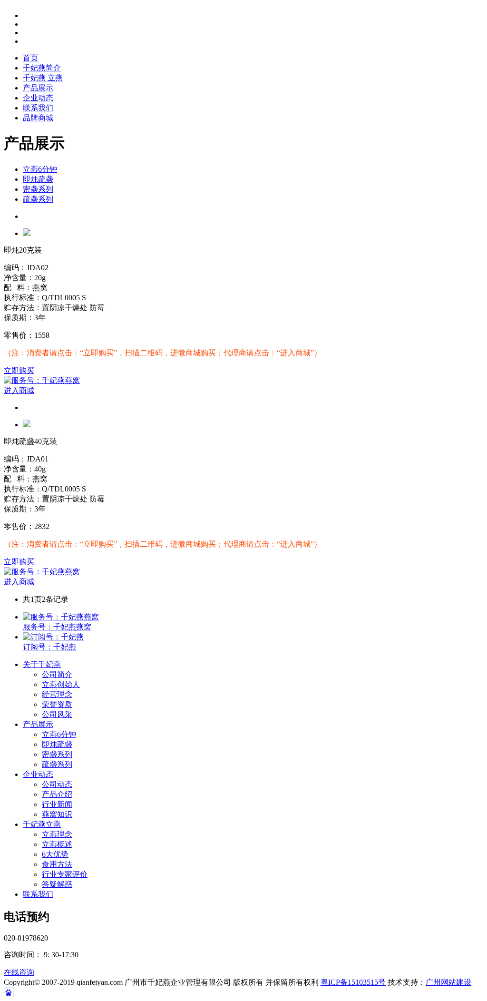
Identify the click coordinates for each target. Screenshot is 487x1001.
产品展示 (38, 88)
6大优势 (55, 854)
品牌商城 (38, 118)
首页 (30, 58)
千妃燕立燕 (42, 824)
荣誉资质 (57, 704)
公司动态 (57, 784)
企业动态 (38, 98)
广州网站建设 (448, 982)
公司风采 (57, 714)
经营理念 (57, 694)
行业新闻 (57, 804)
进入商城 (19, 390)
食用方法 (57, 864)
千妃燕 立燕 (43, 78)
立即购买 (19, 370)
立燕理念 (57, 834)
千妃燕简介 (42, 68)
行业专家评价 (65, 874)
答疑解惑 (57, 884)
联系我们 (38, 108)
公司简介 (57, 674)
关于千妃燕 (42, 664)
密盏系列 (38, 189)
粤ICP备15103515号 (353, 982)
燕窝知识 (57, 814)
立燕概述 (57, 844)
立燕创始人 (61, 684)
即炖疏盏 (38, 179)
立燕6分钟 (40, 169)
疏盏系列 (38, 199)
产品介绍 (57, 794)
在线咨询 (19, 972)
